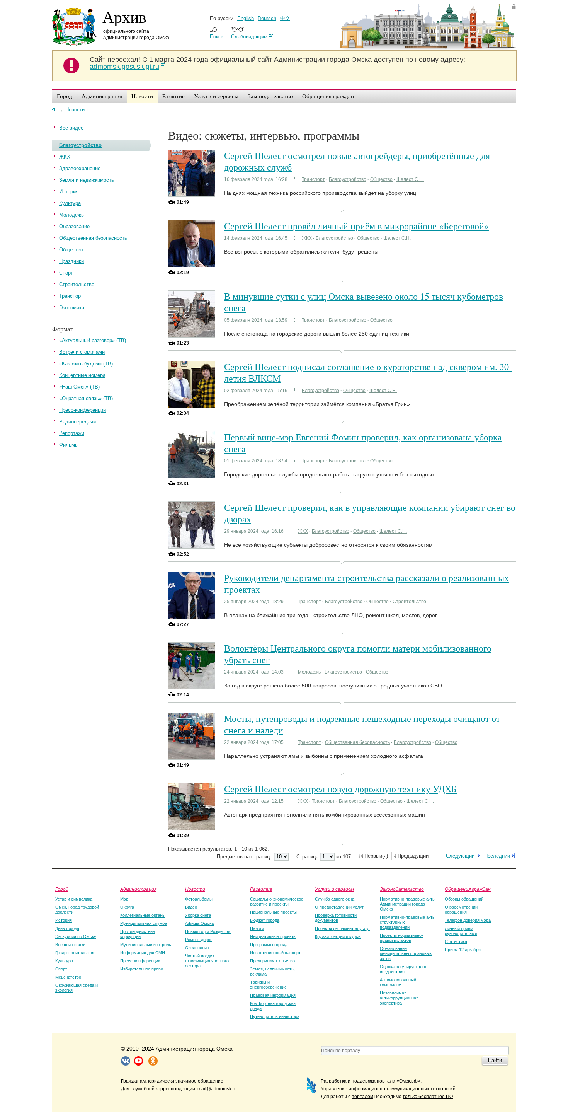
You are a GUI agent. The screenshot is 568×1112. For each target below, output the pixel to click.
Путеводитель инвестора (274, 1016)
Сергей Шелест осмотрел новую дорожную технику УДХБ (340, 789)
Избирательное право (141, 969)
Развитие (261, 889)
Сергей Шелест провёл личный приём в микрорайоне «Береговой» (356, 226)
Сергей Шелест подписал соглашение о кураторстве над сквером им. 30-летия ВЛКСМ (368, 372)
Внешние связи (70, 944)
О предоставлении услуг (339, 907)
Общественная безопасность (357, 742)
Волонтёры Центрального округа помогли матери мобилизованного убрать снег (357, 654)
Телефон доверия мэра (468, 920)
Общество (381, 179)
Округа (127, 907)
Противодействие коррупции (137, 934)
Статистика (456, 941)
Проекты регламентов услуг (342, 928)
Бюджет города (264, 920)
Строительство (409, 601)
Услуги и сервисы (334, 889)
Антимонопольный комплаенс (398, 982)
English (245, 18)
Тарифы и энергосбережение (268, 984)
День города (67, 928)
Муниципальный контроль (145, 944)
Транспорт (313, 179)
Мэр (124, 899)
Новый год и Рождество (208, 931)
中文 (285, 18)
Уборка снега (198, 915)
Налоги (257, 928)
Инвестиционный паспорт (275, 952)
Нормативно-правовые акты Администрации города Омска (407, 904)
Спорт (61, 969)
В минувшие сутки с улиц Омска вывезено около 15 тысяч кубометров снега (363, 302)
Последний (497, 856)
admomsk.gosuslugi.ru (124, 66)
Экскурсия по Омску (75, 936)
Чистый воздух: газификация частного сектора (207, 960)
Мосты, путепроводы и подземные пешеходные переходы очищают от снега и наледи (362, 724)
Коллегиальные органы (142, 915)
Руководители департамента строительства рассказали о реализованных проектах (366, 583)
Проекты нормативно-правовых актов (401, 938)
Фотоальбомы (199, 899)
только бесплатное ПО (428, 1096)
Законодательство (402, 889)
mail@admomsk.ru (217, 1089)
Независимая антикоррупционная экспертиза (399, 998)
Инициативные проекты (273, 936)
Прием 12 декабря (463, 949)
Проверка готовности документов (336, 918)
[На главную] (54, 109)
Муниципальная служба (143, 923)
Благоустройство (347, 179)
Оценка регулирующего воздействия (403, 969)
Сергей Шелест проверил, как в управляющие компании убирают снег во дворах (369, 513)
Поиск (217, 36)
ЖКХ (307, 238)
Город (61, 889)
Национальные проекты (273, 912)
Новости (195, 889)
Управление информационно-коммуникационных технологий (388, 1089)
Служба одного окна (334, 899)
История (63, 920)
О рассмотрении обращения (461, 909)
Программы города (268, 944)
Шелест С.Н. (410, 179)
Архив (124, 16)
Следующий (461, 856)
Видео (191, 907)
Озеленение (197, 947)
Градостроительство (75, 952)
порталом (362, 1096)
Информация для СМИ (142, 952)
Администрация (138, 889)
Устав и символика (73, 899)
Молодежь (309, 672)
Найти (495, 1060)
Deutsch (267, 18)
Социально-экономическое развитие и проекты (276, 901)
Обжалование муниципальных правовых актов (406, 953)
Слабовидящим (249, 36)
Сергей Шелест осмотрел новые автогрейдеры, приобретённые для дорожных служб (357, 161)
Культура (64, 961)
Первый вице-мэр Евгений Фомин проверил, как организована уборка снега (363, 443)
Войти (514, 6)
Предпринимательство (272, 961)
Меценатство (68, 977)
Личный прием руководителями (461, 931)
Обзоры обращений (464, 899)
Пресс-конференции (140, 961)
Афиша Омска (199, 923)
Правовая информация (273, 995)
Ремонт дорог (198, 939)
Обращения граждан (468, 889)
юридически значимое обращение (185, 1081)
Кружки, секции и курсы (338, 936)
